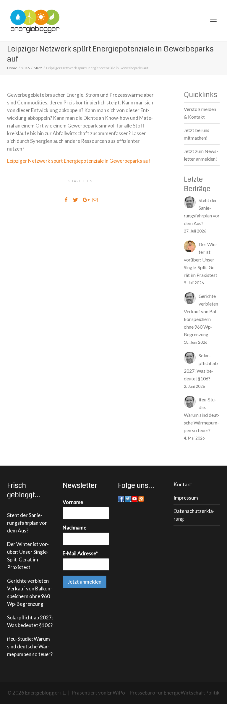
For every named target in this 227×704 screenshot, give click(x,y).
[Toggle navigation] (213, 20)
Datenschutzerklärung (194, 515)
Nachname (74, 527)
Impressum (186, 498)
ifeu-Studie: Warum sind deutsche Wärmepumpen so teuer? (30, 646)
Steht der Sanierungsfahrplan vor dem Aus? (27, 523)
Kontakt (183, 484)
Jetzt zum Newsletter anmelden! (201, 155)
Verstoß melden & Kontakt (200, 113)
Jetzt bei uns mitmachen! (196, 134)
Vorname (73, 502)
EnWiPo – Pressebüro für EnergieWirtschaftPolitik (163, 693)
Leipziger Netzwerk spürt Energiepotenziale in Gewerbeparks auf (78, 161)
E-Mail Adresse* (80, 553)
